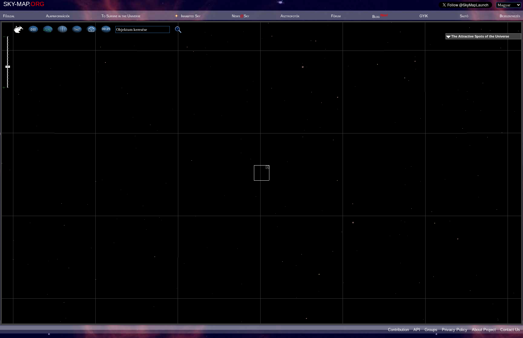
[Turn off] (267, 167)
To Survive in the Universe (120, 16)
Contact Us (510, 329)
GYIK (423, 16)
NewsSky (240, 16)
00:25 (106, 29)
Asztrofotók (290, 16)
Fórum (336, 16)
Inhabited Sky (190, 16)
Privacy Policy (454, 329)
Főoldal (9, 16)
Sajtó (464, 16)
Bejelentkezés (510, 16)
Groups (431, 329)
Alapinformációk (58, 16)
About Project (484, 329)
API (416, 329)
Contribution (398, 329)
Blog (380, 17)
